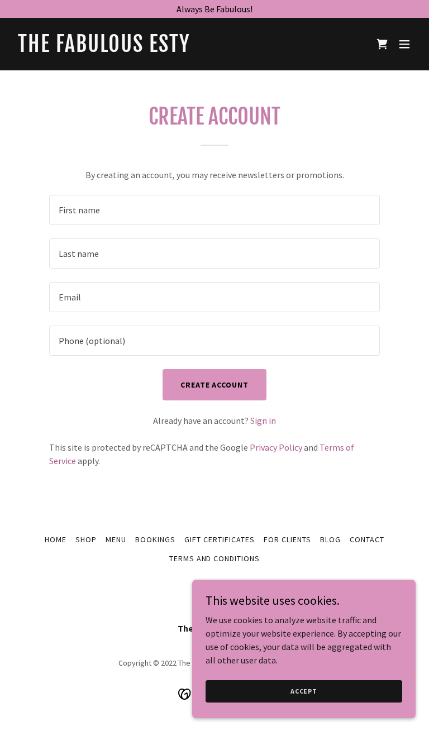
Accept (303, 691)
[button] (404, 44)
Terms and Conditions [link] (214, 558)
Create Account (214, 385)
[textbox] (214, 210)
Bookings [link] (155, 539)
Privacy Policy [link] (276, 447)
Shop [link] (86, 539)
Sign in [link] (263, 420)
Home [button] (55, 539)
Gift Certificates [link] (219, 539)
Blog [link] (330, 539)
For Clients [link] (287, 539)
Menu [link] (116, 539)
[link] (104, 48)
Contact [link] (367, 539)
